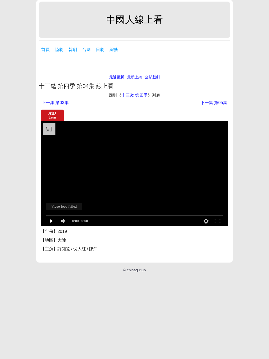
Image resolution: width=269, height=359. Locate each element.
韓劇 (73, 49)
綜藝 (114, 49)
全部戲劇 (152, 77)
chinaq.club (136, 270)
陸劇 (59, 49)
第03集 (55, 102)
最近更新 (116, 77)
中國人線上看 (134, 19)
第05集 (213, 102)
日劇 (100, 49)
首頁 (45, 49)
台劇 (86, 49)
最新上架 (134, 77)
